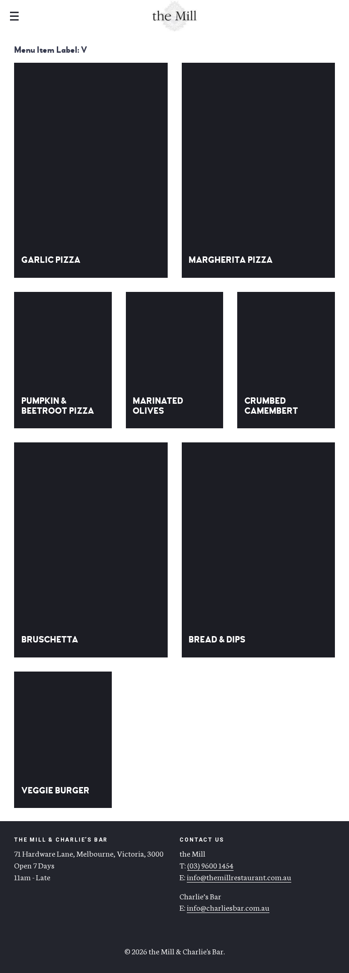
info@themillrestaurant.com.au (239, 876)
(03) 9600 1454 (210, 864)
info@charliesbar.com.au (228, 907)
